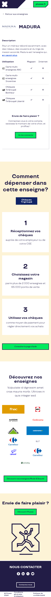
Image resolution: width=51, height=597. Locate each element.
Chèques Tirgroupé (26, 201)
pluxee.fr (41, 4)
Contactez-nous (25, 585)
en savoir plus (9, 55)
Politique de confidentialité (39, 594)
